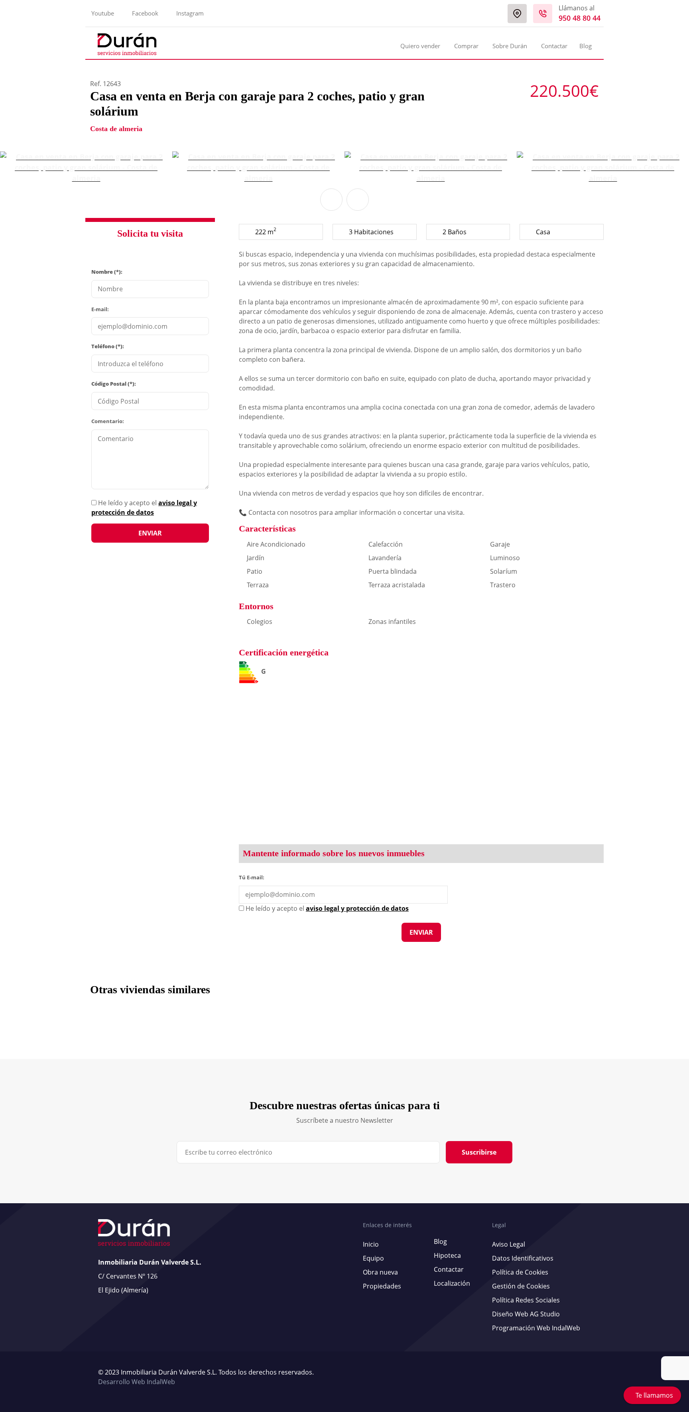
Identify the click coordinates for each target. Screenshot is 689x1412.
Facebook (145, 13)
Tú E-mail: (253, 877)
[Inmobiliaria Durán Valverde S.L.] (127, 44)
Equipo (373, 1258)
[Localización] (517, 13)
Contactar (554, 46)
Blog (585, 46)
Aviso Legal (508, 1244)
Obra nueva (380, 1272)
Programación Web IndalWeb (536, 1328)
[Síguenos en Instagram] (589, 1377)
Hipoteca (447, 1255)
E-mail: (100, 309)
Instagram (190, 13)
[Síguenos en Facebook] (585, 1377)
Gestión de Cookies (521, 1286)
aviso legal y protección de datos (357, 908)
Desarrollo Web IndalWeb (136, 1381)
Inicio (371, 1244)
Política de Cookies (520, 1272)
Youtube (102, 13)
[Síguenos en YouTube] (581, 1377)
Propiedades (382, 1286)
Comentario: (107, 421)
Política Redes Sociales (526, 1300)
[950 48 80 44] (542, 13)
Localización (452, 1283)
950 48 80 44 (579, 18)
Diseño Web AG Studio (526, 1314)
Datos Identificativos (522, 1258)
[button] (331, 199)
